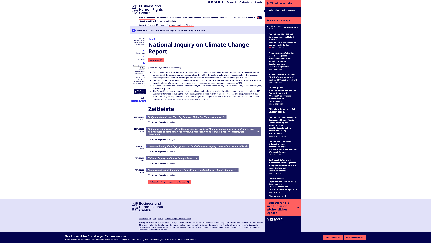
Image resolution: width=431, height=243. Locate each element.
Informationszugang (138, 83)
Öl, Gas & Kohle (140, 53)
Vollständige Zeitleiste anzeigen (282, 10)
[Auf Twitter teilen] (135, 101)
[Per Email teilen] (144, 101)
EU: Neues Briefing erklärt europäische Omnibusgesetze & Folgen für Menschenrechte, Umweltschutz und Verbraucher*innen (282, 165)
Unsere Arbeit (175, 17)
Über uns (223, 17)
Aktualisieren (290, 27)
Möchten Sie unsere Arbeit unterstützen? (284, 110)
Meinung (206, 17)
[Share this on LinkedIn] (138, 101)
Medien (160, 219)
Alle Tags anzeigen (140, 92)
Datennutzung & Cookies (174, 219)
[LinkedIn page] (212, 2)
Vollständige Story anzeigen (161, 182)
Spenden (214, 17)
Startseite (143, 25)
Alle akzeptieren (333, 237)
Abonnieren (247, 2)
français (171, 139)
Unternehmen (162, 17)
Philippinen (141, 59)
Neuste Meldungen (147, 17)
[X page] (209, 2)
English (171, 122)
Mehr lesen (154, 60)
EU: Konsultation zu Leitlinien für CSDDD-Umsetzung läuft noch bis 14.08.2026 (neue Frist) (283, 77)
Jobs (154, 219)
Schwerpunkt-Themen (192, 17)
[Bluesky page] (215, 2)
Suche (259, 2)
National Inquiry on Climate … (181, 25)
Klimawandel (140, 70)
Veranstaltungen (145, 219)
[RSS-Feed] (222, 2)
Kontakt (188, 219)
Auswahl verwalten (355, 237)
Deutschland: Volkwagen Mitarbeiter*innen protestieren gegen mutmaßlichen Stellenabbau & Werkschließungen (283, 146)
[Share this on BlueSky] (141, 101)
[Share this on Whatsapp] (132, 101)
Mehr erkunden (276, 196)
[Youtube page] (219, 2)
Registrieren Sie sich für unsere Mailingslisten (158, 21)
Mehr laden (181, 182)
